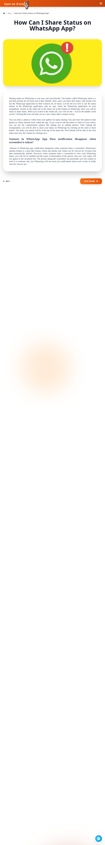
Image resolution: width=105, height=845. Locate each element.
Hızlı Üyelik (89, 181)
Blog (9, 13)
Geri (8, 181)
